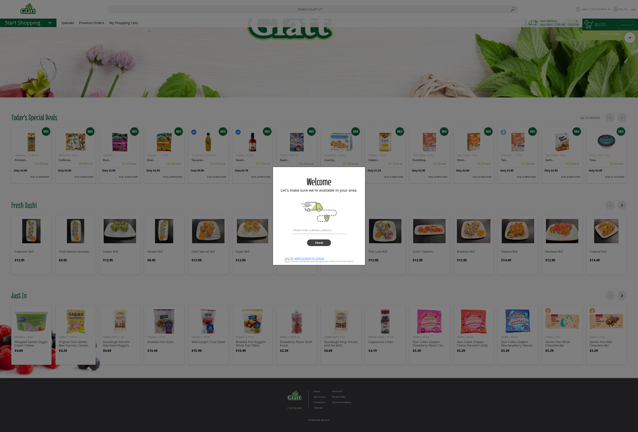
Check (319, 243)
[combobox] (319, 229)
